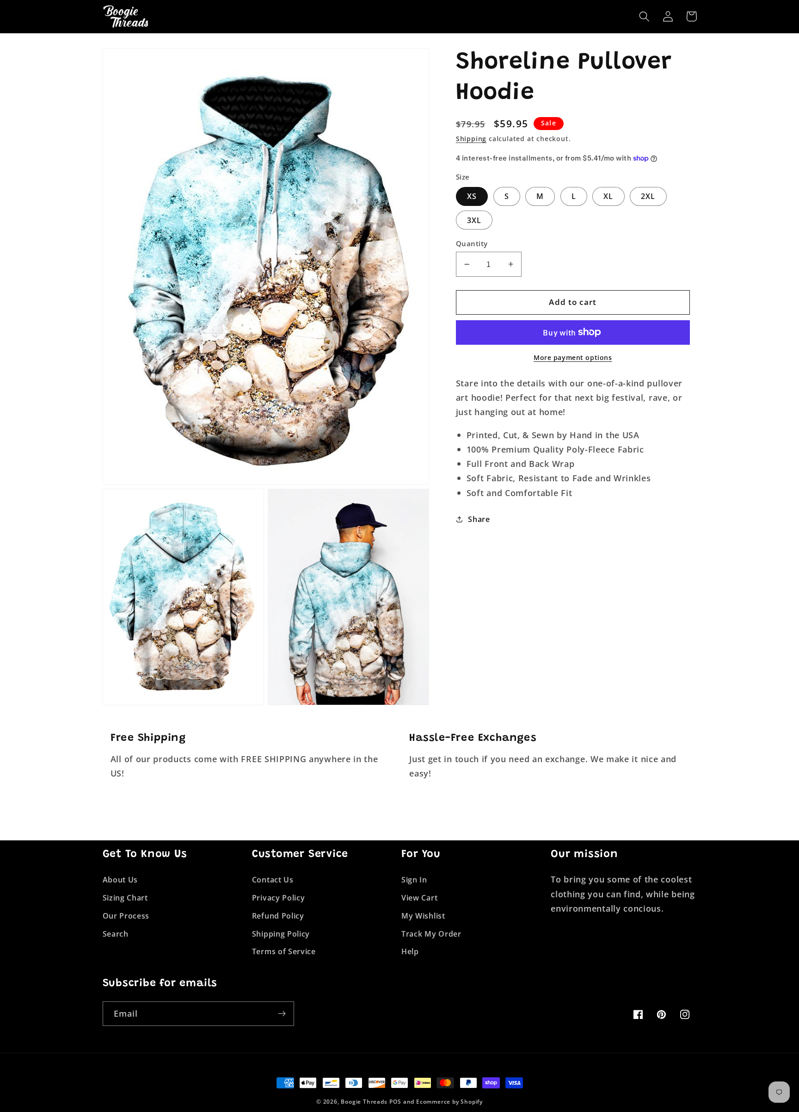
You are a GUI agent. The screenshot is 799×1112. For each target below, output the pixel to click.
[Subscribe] (282, 1013)
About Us (120, 880)
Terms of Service (284, 951)
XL (608, 196)
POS (395, 1101)
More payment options (573, 357)
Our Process (126, 916)
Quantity (472, 243)
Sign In (414, 880)
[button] (645, 16)
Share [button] (479, 519)
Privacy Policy (278, 898)
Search (116, 934)
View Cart (419, 898)
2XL (648, 196)
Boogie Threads (364, 1101)
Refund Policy (278, 916)
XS (472, 196)
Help (410, 951)
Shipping (471, 138)
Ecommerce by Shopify (449, 1101)
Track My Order (431, 934)
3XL (474, 220)
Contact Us (273, 880)
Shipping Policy (281, 934)
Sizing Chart (125, 898)
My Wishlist (423, 916)
